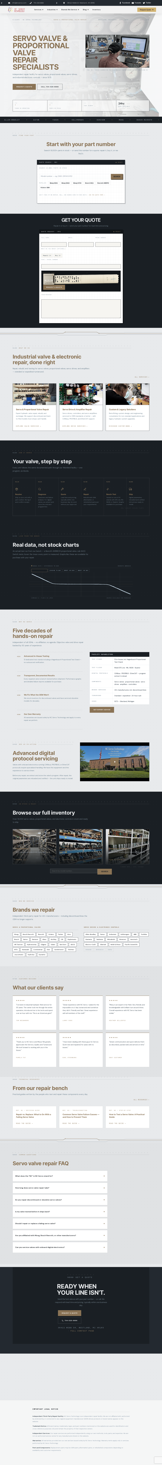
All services (141, 377)
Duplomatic (72, 939)
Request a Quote (24, 87)
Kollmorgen (125, 934)
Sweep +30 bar (69, 570)
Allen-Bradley (91, 934)
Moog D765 (77, 183)
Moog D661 (54, 183)
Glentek (103, 944)
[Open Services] (43, 9)
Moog (16, 934)
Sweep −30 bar (83, 570)
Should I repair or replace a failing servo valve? (35, 1223)
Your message (46, 294)
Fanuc (102, 934)
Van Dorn (63, 944)
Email (70, 237)
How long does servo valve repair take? (32, 1188)
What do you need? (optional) (53, 248)
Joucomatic (18, 955)
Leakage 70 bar (55, 570)
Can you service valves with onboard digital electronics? (40, 1247)
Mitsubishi (111, 939)
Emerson (122, 939)
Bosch (16, 939)
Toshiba (144, 934)
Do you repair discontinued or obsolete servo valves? (38, 1200)
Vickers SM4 (45, 187)
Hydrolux (31, 955)
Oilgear (43, 944)
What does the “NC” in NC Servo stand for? (34, 1176)
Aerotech (133, 939)
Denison (35, 939)
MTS (16, 950)
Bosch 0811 (89, 183)
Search (116, 176)
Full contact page (82, 1331)
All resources (140, 1100)
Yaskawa (99, 939)
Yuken (53, 944)
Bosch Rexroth (28, 934)
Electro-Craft (91, 944)
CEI (62, 939)
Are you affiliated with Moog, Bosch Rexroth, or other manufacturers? (45, 1235)
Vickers (51, 934)
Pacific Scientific (131, 944)
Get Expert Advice (101, 710)
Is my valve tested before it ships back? (32, 1212)
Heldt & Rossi (116, 944)
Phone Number (100, 237)
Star (48, 950)
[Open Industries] (57, 9)
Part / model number (49, 259)
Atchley (54, 939)
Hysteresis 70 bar (39, 570)
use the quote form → (97, 195)
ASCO (73, 944)
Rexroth (41, 934)
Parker (60, 934)
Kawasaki (25, 950)
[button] (114, 762)
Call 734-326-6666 (50, 87)
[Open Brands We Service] (78, 9)
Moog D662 (66, 183)
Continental (37, 950)
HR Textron (18, 944)
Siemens (89, 939)
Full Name (45, 237)
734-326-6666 (71, 1320)
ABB (135, 934)
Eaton (25, 939)
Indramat (112, 934)
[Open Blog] (88, 9)
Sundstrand (58, 950)
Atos (69, 934)
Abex (44, 939)
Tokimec (71, 950)
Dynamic (42, 955)
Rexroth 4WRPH (103, 183)
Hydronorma (31, 944)
